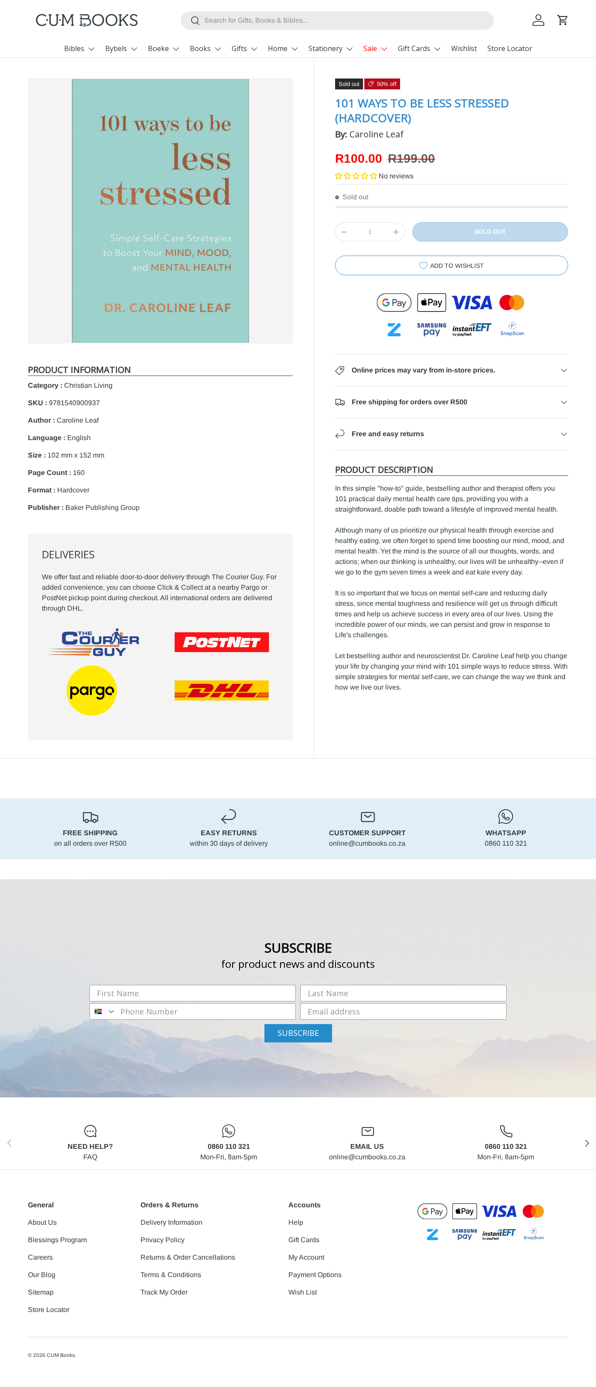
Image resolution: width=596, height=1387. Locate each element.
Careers (40, 1257)
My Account (306, 1257)
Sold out (490, 231)
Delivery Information (171, 1222)
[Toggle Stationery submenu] (349, 49)
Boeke (158, 48)
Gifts (239, 48)
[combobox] (337, 20)
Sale (370, 48)
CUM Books (61, 1355)
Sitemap (41, 1292)
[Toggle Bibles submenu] (91, 49)
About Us (42, 1222)
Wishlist (464, 48)
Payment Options (315, 1274)
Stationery (325, 48)
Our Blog (41, 1274)
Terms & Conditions (170, 1274)
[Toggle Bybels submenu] (134, 49)
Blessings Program (57, 1240)
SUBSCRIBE (298, 1033)
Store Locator (509, 48)
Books (200, 48)
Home (278, 48)
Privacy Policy (162, 1240)
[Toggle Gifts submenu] (254, 49)
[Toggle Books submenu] (217, 49)
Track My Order (164, 1292)
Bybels (116, 48)
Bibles (74, 48)
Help (295, 1222)
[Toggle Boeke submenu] (176, 49)
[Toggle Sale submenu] (384, 49)
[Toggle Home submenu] (294, 49)
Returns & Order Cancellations (187, 1257)
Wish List (302, 1292)
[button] (562, 20)
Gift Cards (414, 48)
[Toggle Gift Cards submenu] (437, 49)
